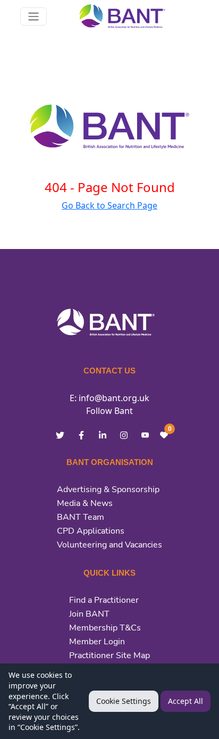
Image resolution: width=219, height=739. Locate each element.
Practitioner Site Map (109, 655)
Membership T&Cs (105, 628)
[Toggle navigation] (33, 16)
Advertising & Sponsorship (108, 489)
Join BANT (89, 614)
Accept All (185, 701)
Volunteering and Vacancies (109, 545)
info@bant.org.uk (114, 398)
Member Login (97, 641)
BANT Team (80, 517)
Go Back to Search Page (109, 205)
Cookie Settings (123, 701)
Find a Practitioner (104, 600)
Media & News (85, 503)
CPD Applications (90, 531)
